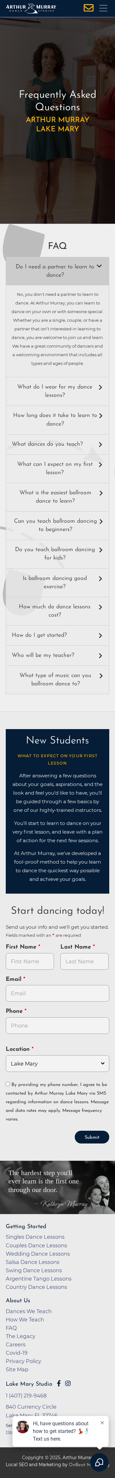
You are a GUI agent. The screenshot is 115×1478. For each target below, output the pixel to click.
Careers (16, 1344)
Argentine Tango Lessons (39, 1278)
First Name (22, 947)
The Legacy (20, 1336)
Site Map (17, 1369)
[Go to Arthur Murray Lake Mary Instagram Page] (68, 1383)
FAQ (11, 1328)
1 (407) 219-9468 (26, 1395)
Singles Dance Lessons (35, 1237)
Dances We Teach (29, 1311)
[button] (57, 271)
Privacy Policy (23, 1361)
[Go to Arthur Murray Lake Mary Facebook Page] (59, 1383)
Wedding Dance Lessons (38, 1254)
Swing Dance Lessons (34, 1270)
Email (14, 979)
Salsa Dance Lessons (32, 1262)
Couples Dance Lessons (36, 1245)
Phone (15, 1011)
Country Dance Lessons (36, 1287)
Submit (92, 1137)
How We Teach (25, 1319)
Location (19, 1049)
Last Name (76, 947)
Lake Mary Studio (29, 1384)
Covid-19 (16, 1353)
